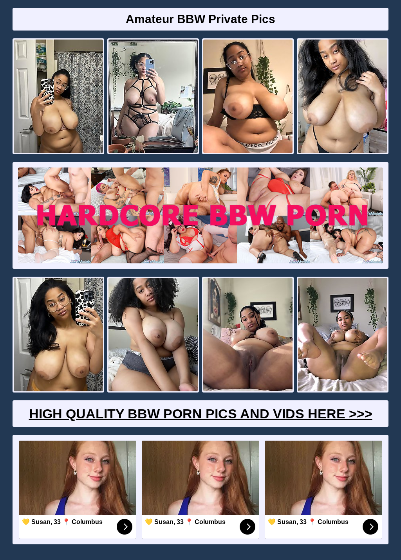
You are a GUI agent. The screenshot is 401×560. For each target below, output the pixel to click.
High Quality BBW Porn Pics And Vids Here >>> (200, 413)
